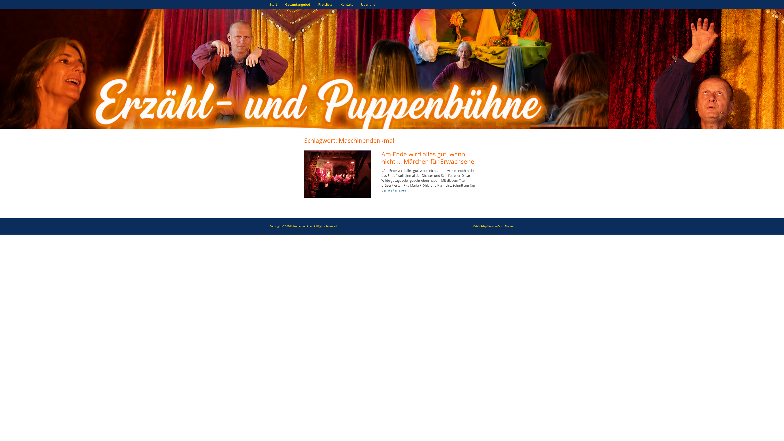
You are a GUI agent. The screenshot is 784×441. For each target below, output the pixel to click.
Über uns (368, 4)
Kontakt (347, 4)
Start (273, 4)
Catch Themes (505, 226)
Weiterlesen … (398, 190)
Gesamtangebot (297, 4)
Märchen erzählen (302, 226)
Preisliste (325, 4)
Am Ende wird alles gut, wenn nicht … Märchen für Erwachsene (427, 158)
